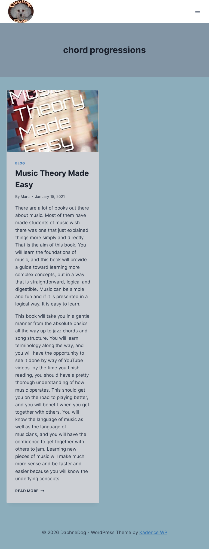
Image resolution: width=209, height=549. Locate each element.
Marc (25, 196)
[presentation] (53, 121)
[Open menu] (197, 11)
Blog (20, 163)
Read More (29, 491)
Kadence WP (153, 532)
